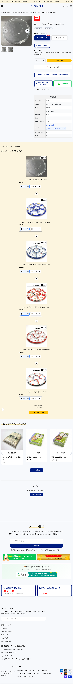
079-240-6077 (8, 591)
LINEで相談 (64, 83)
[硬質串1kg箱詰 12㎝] (61, 439)
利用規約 (27, 550)
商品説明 (47, 28)
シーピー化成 (50, 125)
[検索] (64, 6)
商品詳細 (38, 28)
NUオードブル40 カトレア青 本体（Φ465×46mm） (36, 222)
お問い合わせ (47, 673)
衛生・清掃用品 (6, 641)
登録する (36, 545)
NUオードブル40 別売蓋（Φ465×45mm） (36, 180)
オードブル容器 (27, 12)
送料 (42, 52)
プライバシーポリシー (38, 550)
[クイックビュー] (21, 432)
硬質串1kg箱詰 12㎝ (58, 457)
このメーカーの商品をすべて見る (56, 128)
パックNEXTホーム (6, 12)
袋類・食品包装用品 (7, 631)
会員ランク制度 (28, 677)
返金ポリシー (46, 670)
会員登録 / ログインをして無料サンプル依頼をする (52, 75)
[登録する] (44, 618)
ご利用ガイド (37, 673)
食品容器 (17, 12)
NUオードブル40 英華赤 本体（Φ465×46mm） (36, 307)
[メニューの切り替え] (2, 6)
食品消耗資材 (5, 638)
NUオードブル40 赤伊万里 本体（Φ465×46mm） (36, 349)
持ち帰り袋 (4, 635)
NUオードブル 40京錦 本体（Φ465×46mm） (36, 392)
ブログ (19, 677)
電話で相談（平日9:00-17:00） (43, 83)
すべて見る (36, 470)
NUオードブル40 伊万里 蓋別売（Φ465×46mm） (36, 264)
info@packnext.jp (10, 652)
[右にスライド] (27, 31)
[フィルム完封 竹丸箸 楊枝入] (12, 439)
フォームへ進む (43, 593)
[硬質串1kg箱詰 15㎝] (36, 439)
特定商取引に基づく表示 (32, 670)
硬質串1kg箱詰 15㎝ (34, 457)
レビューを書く (36, 494)
